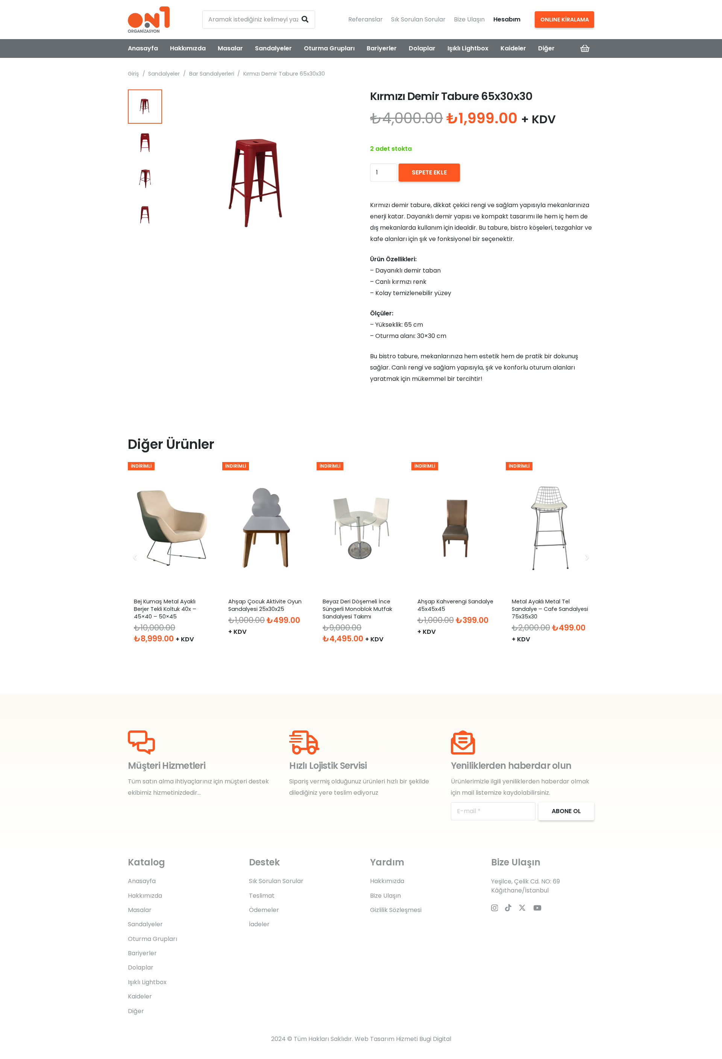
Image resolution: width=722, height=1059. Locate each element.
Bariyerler (142, 953)
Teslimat (262, 895)
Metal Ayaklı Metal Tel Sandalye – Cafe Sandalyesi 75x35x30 (550, 609)
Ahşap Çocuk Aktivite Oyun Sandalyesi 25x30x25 (265, 605)
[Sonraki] (586, 557)
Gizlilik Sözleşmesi (396, 910)
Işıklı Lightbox (147, 982)
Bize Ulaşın (469, 19)
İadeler (259, 924)
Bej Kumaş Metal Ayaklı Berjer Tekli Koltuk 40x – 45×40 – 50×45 (165, 609)
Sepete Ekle (429, 172)
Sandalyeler (164, 73)
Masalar (140, 910)
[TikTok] (508, 907)
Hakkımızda (145, 895)
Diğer (136, 1011)
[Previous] (135, 557)
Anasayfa (142, 881)
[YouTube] (537, 907)
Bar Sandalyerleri (211, 73)
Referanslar (365, 19)
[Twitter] (522, 907)
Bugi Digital (435, 1039)
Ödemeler (264, 910)
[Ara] (305, 19)
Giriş (133, 73)
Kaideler (140, 996)
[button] (340, 101)
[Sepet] (585, 48)
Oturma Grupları (152, 939)
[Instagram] (494, 908)
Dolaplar (140, 967)
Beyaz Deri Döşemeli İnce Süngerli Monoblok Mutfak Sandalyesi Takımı (357, 609)
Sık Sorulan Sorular (418, 19)
